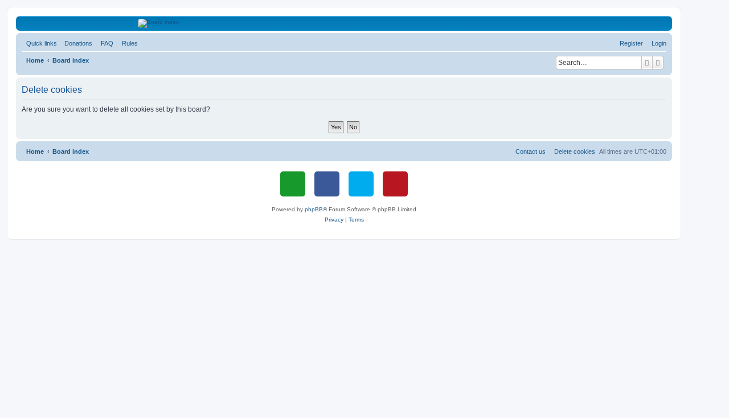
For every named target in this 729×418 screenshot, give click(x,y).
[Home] (344, 23)
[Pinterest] (395, 183)
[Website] (292, 183)
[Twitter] (361, 183)
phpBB (314, 209)
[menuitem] (76, 43)
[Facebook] (326, 183)
